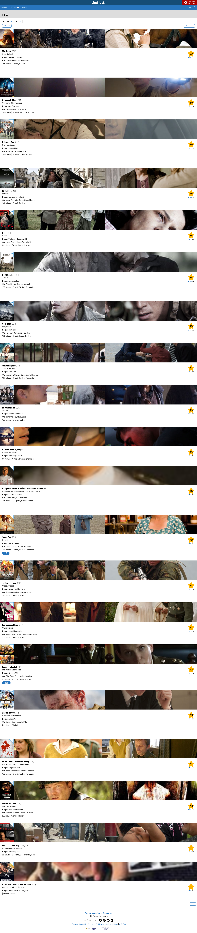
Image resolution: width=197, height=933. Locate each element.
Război (6, 21)
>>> (193, 904)
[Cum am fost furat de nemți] (98, 871)
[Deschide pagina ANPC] (92, 928)
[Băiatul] (98, 524)
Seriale (24, 7)
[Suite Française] (98, 352)
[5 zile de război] (98, 129)
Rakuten (6, 682)
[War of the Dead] (98, 790)
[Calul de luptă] (98, 38)
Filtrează (7, 26)
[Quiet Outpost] (98, 570)
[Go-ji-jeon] (98, 311)
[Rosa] (98, 220)
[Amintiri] (98, 262)
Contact (91, 924)
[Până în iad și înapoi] (98, 436)
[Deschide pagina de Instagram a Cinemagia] (104, 920)
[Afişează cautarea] (194, 7)
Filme (16, 7)
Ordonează (189, 26)
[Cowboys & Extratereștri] (98, 87)
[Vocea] (98, 394)
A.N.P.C (122, 924)
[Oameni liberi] (98, 612)
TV (11, 7)
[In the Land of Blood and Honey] (98, 748)
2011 (17, 21)
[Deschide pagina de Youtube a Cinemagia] (108, 920)
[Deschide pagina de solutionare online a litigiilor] (105, 928)
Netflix (6, 553)
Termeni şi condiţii (78, 924)
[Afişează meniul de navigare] (189, 7)
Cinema (4, 7)
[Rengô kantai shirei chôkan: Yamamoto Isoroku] (98, 475)
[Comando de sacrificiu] (98, 700)
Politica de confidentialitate (107, 924)
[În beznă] (98, 178)
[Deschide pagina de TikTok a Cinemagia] (112, 920)
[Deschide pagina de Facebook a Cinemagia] (100, 920)
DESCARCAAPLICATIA (191, 2)
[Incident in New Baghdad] (98, 832)
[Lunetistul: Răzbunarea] (98, 654)
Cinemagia (98, 2)
